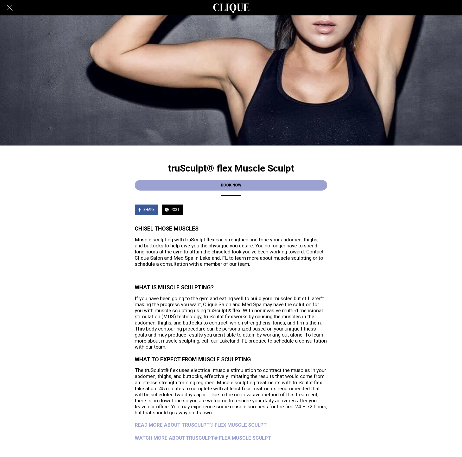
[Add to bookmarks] (321, 210)
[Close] (10, 8)
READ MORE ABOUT (158, 425)
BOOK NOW (231, 185)
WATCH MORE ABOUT (160, 438)
